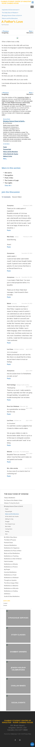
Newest (14, 197)
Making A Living (7, 156)
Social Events (18, 702)
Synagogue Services (18, 618)
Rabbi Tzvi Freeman (8, 101)
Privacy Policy (27, 734)
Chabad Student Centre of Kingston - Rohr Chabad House (16, 2)
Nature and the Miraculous (10, 18)
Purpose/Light (7, 149)
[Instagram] (20, 740)
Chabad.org (13, 734)
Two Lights (8, 183)
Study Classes (18, 635)
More (6, 534)
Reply (9, 230)
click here (23, 104)
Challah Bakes (18, 686)
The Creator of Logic (12, 180)
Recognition (9, 175)
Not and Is (8, 173)
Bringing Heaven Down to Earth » (14, 121)
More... (5, 158)
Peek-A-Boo (9, 178)
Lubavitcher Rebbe (23, 97)
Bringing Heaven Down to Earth (11, 15)
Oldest (19, 197)
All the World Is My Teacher (10, 154)
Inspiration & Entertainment (10, 9)
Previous (5, 32)
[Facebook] (15, 740)
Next (30, 32)
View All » (8, 185)
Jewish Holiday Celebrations (18, 668)
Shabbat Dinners (18, 652)
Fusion (5, 147)
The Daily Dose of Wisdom (9, 12)
